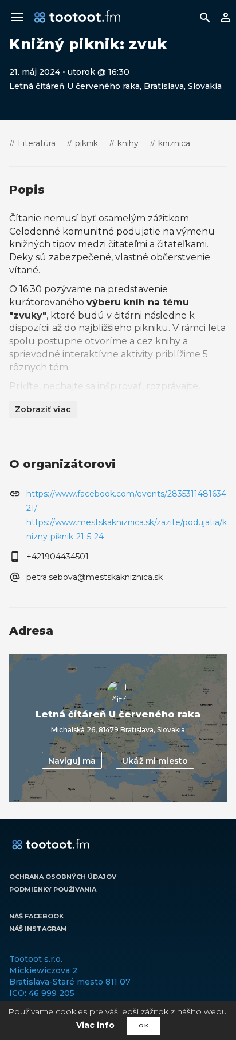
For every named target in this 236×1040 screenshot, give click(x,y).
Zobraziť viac (43, 409)
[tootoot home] (50, 844)
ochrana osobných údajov (62, 877)
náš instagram (38, 929)
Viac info (95, 1025)
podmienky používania (52, 889)
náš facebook (36, 916)
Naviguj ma (72, 761)
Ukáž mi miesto (155, 761)
